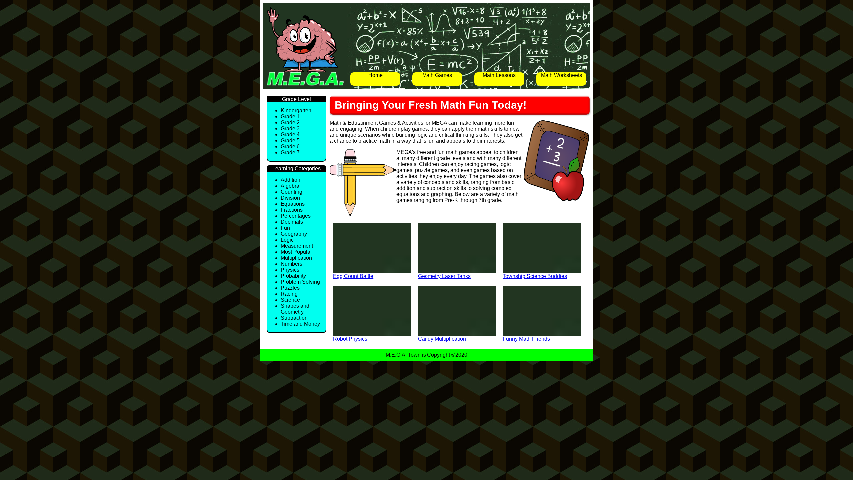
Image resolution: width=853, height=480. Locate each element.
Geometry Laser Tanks (444, 276)
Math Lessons (499, 75)
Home (375, 75)
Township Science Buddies (535, 276)
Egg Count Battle (353, 276)
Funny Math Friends (526, 339)
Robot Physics (350, 339)
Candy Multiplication (442, 339)
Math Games (437, 75)
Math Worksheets (561, 75)
